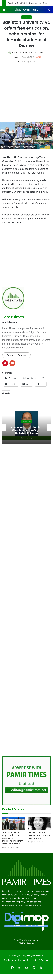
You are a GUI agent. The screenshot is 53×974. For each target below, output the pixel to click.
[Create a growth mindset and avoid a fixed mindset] (39, 823)
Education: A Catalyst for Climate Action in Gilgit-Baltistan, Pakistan (26, 430)
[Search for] (49, 10)
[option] (26, 427)
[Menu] (3, 10)
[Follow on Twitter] (24, 52)
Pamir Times (17, 52)
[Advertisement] (26, 94)
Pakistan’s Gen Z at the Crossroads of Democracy (27, 3)
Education (26, 17)
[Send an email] (26, 52)
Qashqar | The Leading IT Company (33, 960)
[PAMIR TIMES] (26, 9)
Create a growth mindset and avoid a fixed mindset (39, 835)
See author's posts (16, 355)
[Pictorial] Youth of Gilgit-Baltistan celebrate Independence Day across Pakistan (12, 838)
